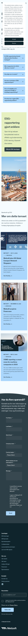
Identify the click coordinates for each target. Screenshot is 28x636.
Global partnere (5, 581)
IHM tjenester (4, 538)
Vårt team (3, 561)
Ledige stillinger (5, 564)
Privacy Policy (15, 506)
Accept (14, 39)
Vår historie (4, 558)
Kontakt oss (4, 578)
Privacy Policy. (14, 605)
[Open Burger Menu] (25, 3)
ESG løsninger (5, 536)
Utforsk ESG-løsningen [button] (13, 149)
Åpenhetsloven (5, 569)
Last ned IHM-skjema (6, 549)
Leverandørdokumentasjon (8, 547)
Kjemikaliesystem (5, 541)
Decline (14, 43)
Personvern (4, 566)
